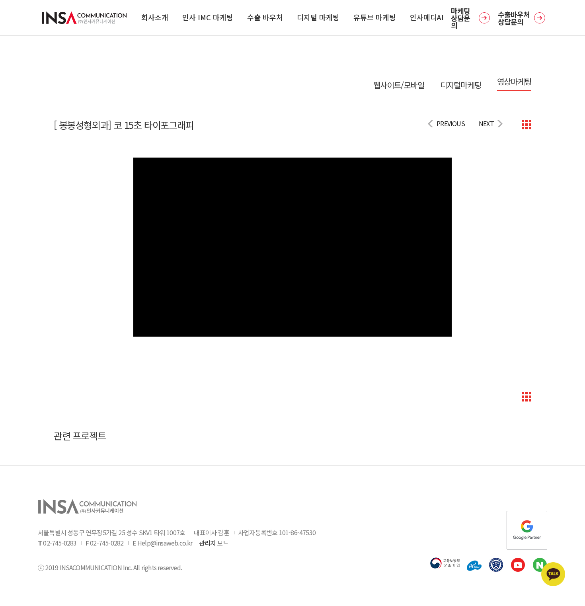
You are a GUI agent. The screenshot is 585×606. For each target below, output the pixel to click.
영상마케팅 (514, 81)
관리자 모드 (213, 543)
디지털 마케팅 (318, 17)
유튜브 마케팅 (374, 17)
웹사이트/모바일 (398, 85)
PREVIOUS (451, 123)
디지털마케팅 (460, 85)
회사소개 (154, 17)
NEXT (486, 123)
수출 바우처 (265, 17)
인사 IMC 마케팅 (207, 17)
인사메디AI (427, 17)
